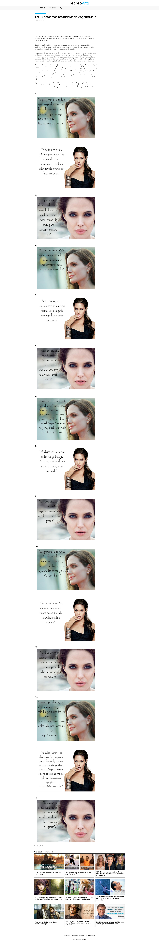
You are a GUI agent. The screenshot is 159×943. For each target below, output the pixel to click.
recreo (79, 3)
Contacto (67, 935)
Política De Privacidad (77, 935)
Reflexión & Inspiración (41, 13)
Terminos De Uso (90, 935)
